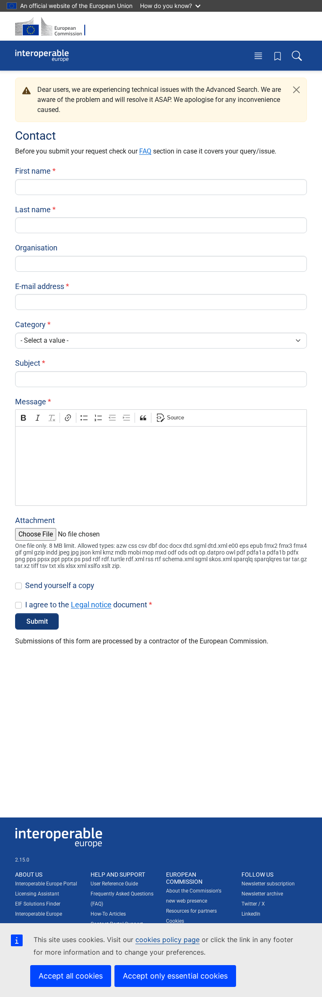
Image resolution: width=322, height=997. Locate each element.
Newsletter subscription (268, 884)
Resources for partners (191, 911)
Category (30, 324)
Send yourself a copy (59, 585)
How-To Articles (108, 914)
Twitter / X (253, 904)
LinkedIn (251, 914)
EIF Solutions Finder (37, 904)
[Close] (296, 90)
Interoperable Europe (38, 914)
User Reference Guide (114, 884)
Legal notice (91, 604)
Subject (27, 363)
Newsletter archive (262, 894)
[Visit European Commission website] (53, 26)
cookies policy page (167, 939)
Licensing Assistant (37, 894)
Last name (33, 209)
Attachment (35, 520)
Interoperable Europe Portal (46, 884)
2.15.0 (22, 860)
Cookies (175, 921)
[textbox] (161, 466)
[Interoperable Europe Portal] (42, 55)
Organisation (36, 247)
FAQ (145, 151)
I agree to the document (86, 604)
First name (33, 171)
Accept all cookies (71, 975)
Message (30, 401)
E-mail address (39, 286)
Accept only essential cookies (175, 975)
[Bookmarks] (277, 56)
